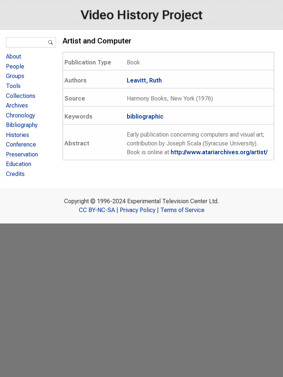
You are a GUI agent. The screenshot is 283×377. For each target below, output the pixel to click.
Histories (17, 134)
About (13, 56)
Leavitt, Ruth (144, 80)
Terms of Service (182, 210)
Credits (15, 173)
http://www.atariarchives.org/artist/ (219, 152)
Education (18, 164)
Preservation (22, 154)
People (15, 66)
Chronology (20, 115)
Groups (15, 76)
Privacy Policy (138, 210)
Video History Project (142, 14)
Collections (20, 95)
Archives (17, 105)
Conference (21, 144)
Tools (13, 85)
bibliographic (145, 116)
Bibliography (22, 124)
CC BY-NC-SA (97, 210)
